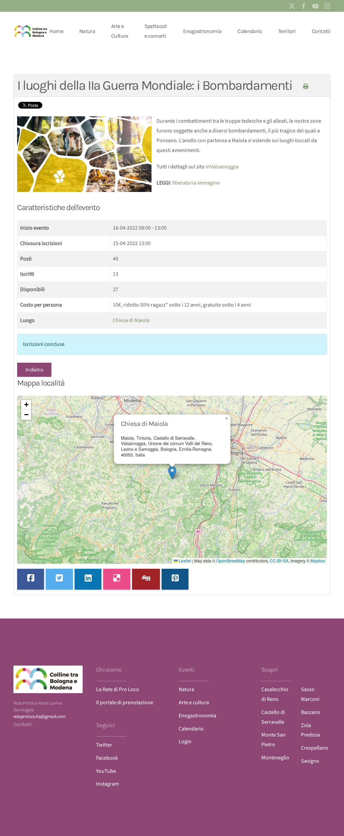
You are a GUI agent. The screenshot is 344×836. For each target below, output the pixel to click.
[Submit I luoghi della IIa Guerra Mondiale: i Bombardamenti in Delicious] (116, 579)
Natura (87, 31)
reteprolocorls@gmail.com (39, 716)
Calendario (250, 31)
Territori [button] (287, 31)
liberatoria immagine (196, 183)
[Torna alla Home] (31, 31)
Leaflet (184, 560)
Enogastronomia (202, 31)
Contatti (321, 31)
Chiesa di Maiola (131, 320)
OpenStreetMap (230, 560)
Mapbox (317, 560)
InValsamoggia (222, 166)
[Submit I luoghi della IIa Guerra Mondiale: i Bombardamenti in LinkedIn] (88, 579)
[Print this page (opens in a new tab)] (305, 86)
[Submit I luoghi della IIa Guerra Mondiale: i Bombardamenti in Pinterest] (175, 579)
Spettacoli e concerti (155, 31)
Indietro (34, 369)
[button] (172, 473)
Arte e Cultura (119, 31)
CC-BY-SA (279, 560)
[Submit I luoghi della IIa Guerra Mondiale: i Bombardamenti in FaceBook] (30, 579)
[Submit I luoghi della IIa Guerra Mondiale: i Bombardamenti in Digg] (146, 579)
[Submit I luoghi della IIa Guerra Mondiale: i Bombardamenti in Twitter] (59, 579)
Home (56, 31)
